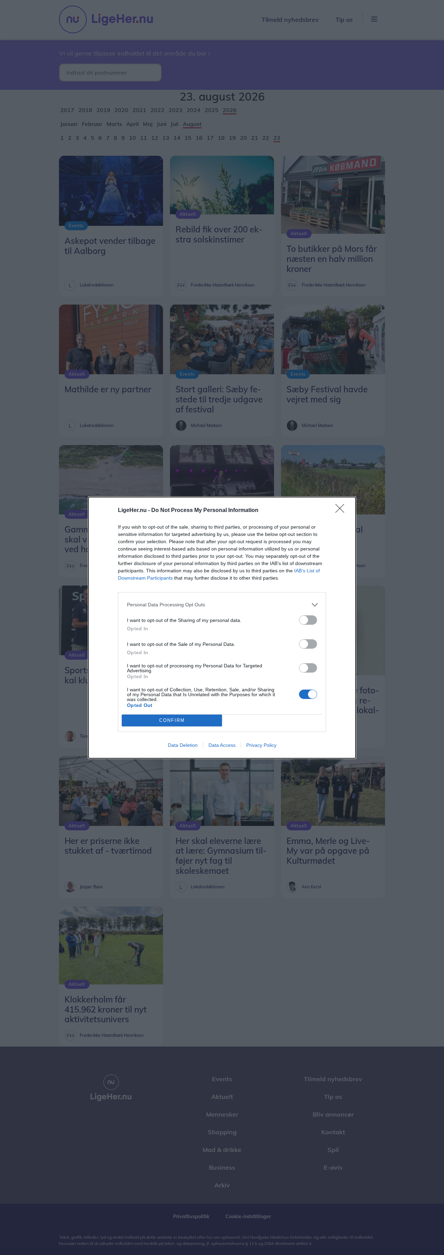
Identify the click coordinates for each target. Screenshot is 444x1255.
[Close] (342, 510)
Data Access (222, 745)
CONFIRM (172, 720)
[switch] (308, 620)
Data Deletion (183, 745)
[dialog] (222, 627)
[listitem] (222, 604)
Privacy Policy (261, 745)
